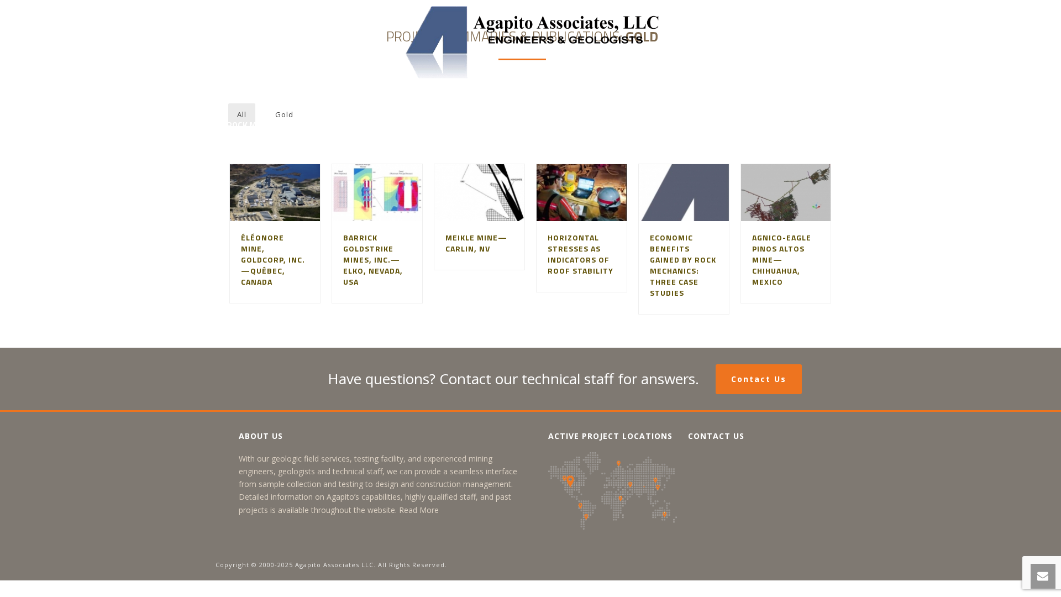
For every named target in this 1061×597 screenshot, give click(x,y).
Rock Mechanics (260, 125)
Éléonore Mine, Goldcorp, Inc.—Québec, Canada (273, 259)
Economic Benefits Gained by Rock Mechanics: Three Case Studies (683, 265)
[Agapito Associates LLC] (530, 41)
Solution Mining (492, 97)
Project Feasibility (709, 97)
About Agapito (302, 97)
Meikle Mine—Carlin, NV (476, 243)
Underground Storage (598, 97)
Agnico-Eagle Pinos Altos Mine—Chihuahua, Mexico (781, 259)
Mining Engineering (395, 97)
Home (238, 97)
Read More (419, 510)
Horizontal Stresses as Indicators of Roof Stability (580, 254)
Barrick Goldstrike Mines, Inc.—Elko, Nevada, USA (373, 259)
